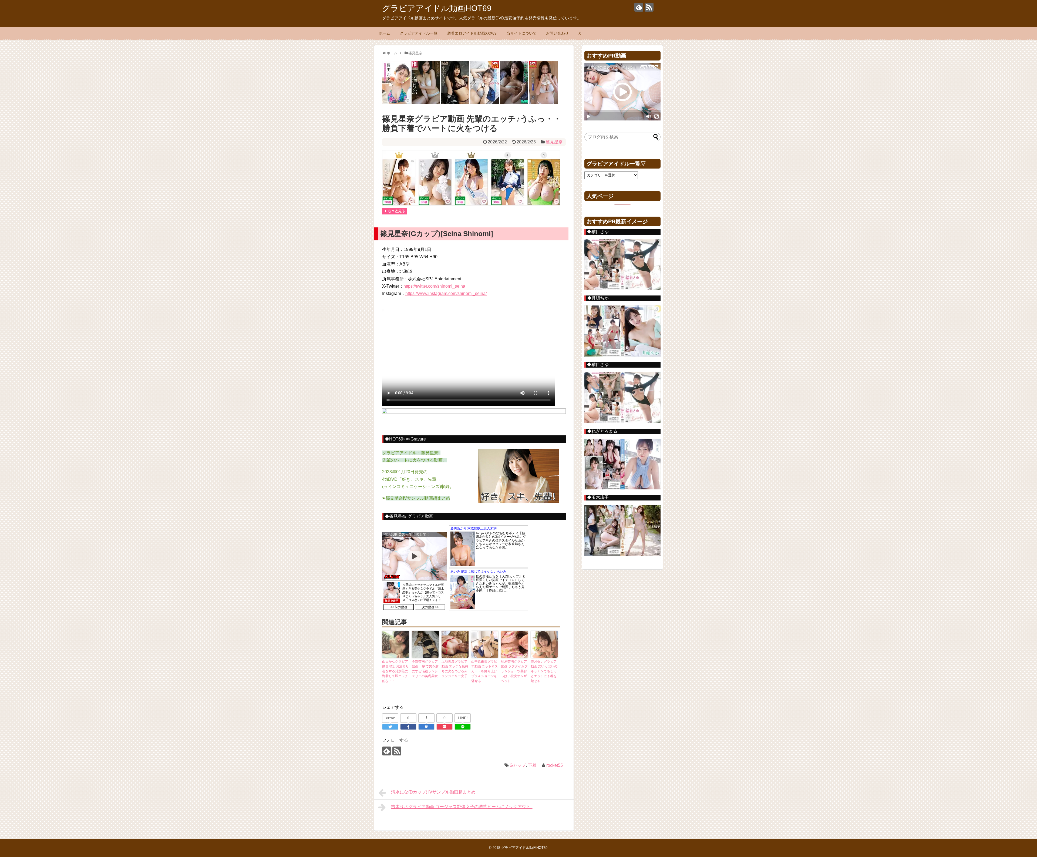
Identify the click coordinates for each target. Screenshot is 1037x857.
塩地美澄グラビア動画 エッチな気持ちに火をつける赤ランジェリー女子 (455, 669)
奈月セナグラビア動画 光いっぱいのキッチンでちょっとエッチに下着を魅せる (544, 671)
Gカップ (518, 765)
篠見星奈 (554, 142)
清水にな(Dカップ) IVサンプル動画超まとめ (433, 792)
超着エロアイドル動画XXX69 (472, 33)
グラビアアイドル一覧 (418, 33)
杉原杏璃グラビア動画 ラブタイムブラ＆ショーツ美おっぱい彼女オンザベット (514, 671)
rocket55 (554, 765)
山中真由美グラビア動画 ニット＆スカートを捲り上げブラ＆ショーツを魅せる (484, 671)
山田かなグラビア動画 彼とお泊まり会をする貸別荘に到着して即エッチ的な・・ (395, 671)
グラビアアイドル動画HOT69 (436, 8)
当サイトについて (521, 33)
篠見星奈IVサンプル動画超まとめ (418, 498)
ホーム (384, 33)
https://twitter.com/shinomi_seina (434, 286)
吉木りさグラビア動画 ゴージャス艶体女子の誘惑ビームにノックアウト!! (462, 806)
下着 (532, 765)
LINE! (463, 718)
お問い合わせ (557, 33)
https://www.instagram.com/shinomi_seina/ (446, 293)
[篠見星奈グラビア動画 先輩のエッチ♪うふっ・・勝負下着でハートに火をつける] (426, 727)
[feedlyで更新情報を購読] (638, 7)
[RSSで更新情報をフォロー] (649, 7)
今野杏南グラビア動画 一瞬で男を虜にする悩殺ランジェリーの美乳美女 (425, 669)
